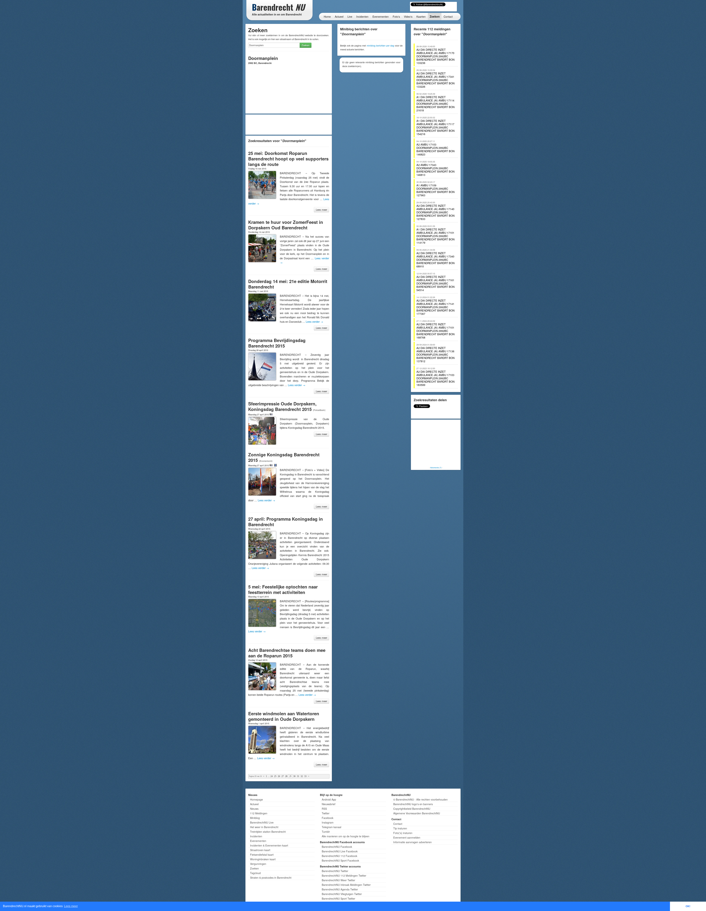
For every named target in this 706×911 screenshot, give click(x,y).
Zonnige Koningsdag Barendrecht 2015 (284, 457)
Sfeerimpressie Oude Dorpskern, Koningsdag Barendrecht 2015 (282, 406)
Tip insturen (400, 828)
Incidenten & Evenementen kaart (269, 845)
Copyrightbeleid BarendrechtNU (411, 808)
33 (305, 776)
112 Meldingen (258, 813)
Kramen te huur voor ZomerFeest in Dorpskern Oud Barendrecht (285, 225)
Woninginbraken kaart (263, 859)
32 (302, 776)
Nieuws (254, 808)
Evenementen (380, 16)
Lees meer (321, 209)
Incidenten (362, 16)
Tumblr (326, 831)
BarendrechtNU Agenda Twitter (340, 889)
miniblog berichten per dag (380, 45)
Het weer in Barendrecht (264, 827)
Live (349, 16)
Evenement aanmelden (406, 837)
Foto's (396, 16)
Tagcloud (255, 873)
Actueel (339, 16)
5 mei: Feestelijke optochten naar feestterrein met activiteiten (283, 589)
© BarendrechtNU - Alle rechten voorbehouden (420, 799)
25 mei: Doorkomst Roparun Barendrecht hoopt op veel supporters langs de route (288, 158)
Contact (448, 16)
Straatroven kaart (260, 850)
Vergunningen (258, 864)
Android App (329, 799)
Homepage (256, 799)
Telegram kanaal (331, 827)
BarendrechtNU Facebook (337, 847)
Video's (408, 16)
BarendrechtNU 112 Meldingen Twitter (344, 875)
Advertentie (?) (435, 467)
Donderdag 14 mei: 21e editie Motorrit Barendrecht (287, 284)
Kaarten (421, 16)
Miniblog (255, 818)
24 (271, 776)
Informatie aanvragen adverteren (412, 842)
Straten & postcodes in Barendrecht (270, 877)
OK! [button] (688, 906)
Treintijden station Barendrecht (268, 831)
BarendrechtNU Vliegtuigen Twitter (342, 894)
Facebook (327, 818)
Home (327, 16)
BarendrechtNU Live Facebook (340, 851)
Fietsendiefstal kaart (262, 854)
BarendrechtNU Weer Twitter (338, 880)
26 (279, 776)
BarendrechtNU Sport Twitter (338, 898)
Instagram (328, 822)
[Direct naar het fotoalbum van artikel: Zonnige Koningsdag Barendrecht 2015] (271, 465)
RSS (324, 808)
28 (286, 776)
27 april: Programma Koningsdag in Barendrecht (285, 521)
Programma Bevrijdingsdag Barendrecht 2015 (277, 343)
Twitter (325, 813)
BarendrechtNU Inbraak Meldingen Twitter (346, 885)
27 (282, 776)
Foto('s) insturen (402, 833)
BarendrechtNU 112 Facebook (339, 856)
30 (294, 776)
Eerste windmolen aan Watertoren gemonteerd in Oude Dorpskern (283, 716)
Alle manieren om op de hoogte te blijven (345, 836)
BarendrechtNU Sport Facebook (340, 860)
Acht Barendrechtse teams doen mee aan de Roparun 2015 (286, 653)
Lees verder (314, 321)
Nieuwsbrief (328, 804)
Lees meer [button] (71, 906)
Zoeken (435, 17)
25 (275, 776)
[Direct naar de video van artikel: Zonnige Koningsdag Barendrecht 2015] (275, 465)
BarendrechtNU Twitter (335, 871)
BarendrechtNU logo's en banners (413, 804)
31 (298, 776)
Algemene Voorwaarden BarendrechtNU (416, 813)
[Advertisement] (288, 124)
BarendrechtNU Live (262, 822)
